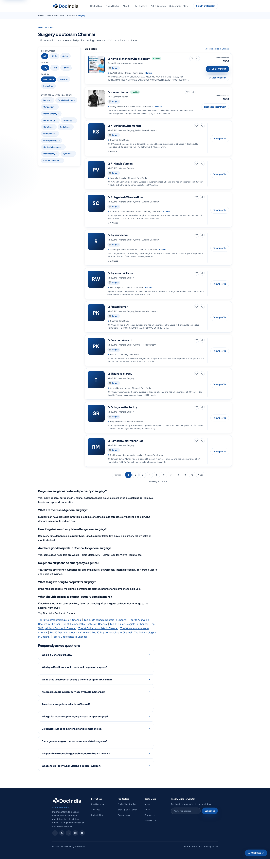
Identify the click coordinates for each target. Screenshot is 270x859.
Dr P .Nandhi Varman (120, 163)
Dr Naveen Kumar (118, 92)
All (44, 56)
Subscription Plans (178, 6)
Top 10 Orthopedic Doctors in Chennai (105, 620)
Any (45, 68)
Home (41, 15)
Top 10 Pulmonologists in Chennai (129, 624)
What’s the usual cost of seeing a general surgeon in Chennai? (77, 679)
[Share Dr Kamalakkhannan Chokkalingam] (197, 58)
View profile (219, 138)
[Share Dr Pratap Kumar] (202, 306)
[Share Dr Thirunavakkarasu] (202, 373)
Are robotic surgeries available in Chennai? (66, 704)
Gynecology (48, 107)
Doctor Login (124, 815)
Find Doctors (97, 804)
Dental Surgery (50, 114)
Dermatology (49, 120)
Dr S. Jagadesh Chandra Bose (125, 197)
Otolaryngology (50, 140)
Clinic (54, 56)
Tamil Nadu (59, 15)
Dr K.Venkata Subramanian (124, 125)
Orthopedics (49, 133)
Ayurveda (67, 154)
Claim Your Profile (126, 804)
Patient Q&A (97, 815)
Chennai (71, 15)
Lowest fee (48, 86)
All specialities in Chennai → (219, 49)
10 (192, 475)
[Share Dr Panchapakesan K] (202, 340)
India (48, 15)
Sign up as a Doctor (127, 809)
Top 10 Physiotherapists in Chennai (112, 632)
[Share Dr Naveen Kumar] (193, 92)
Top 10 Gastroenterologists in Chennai (59, 620)
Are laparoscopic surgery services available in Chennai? (73, 691)
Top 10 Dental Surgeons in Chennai (70, 632)
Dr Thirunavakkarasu (119, 373)
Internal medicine (51, 160)
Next (200, 475)
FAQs (147, 809)
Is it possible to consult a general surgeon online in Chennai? (76, 753)
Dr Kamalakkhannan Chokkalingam (128, 58)
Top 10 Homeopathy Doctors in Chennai (84, 624)
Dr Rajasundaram (118, 235)
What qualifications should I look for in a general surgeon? (74, 667)
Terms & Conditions (192, 846)
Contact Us (149, 815)
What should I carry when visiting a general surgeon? (71, 765)
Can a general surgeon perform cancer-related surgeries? (74, 741)
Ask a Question (158, 6)
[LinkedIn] (68, 833)
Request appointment (215, 106)
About (126, 6)
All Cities (95, 809)
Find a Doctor (112, 6)
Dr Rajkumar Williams (120, 273)
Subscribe (210, 811)
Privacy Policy (211, 846)
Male (55, 68)
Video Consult (219, 77)
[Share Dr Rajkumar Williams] (202, 273)
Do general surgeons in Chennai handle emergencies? (72, 728)
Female (66, 68)
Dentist (46, 100)
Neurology (67, 120)
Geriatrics (47, 127)
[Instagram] (75, 833)
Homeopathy (49, 154)
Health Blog (96, 6)
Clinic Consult (219, 68)
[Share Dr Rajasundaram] (202, 235)
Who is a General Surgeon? (57, 654)
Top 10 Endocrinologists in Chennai (98, 628)
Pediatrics (64, 127)
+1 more (148, 73)
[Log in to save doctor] (191, 58)
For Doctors (141, 6)
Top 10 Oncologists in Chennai (69, 636)
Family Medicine (65, 100)
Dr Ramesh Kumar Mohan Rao (125, 440)
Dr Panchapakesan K (120, 340)
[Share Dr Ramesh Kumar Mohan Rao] (202, 440)
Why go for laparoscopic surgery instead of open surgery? (75, 716)
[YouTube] (82, 833)
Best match (48, 79)
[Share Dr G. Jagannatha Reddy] (202, 407)
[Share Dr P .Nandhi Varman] (202, 163)
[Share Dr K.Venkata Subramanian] (202, 125)
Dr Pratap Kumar (117, 306)
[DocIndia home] (65, 6)
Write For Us (150, 820)
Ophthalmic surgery (52, 147)
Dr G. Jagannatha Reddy (122, 407)
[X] (61, 833)
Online (65, 56)
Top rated (63, 79)
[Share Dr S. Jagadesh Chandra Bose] (202, 197)
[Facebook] (55, 833)
